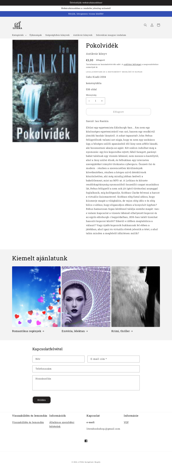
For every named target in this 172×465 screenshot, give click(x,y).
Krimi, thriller (120, 331)
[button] (19, 35)
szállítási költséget (132, 64)
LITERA (81, 462)
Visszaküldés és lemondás (28, 422)
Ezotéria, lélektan (73, 331)
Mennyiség (91, 95)
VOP (126, 422)
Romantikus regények (26, 331)
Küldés (41, 400)
